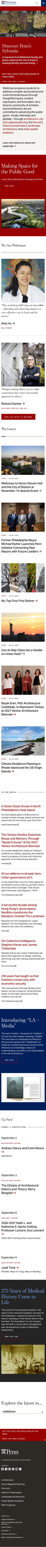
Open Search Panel (36, 3)
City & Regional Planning (13, 1484)
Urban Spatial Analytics (12, 1501)
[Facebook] (2, 1469)
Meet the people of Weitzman (18, 417)
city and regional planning (23, 120)
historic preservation (15, 125)
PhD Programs (8, 1505)
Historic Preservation (11, 1492)
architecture (31, 119)
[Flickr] (20, 1469)
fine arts (38, 122)
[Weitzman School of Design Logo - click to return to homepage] (8, 3)
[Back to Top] (23, 1539)
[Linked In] (9, 1469)
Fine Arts (5, 1488)
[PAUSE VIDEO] (42, 27)
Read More (9, 186)
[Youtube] (16, 1469)
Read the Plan (11, 1336)
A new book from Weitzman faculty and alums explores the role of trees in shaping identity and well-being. (22, 60)
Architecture (7, 1480)
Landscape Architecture (13, 1496)
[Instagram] (13, 1469)
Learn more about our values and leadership (19, 144)
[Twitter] (6, 1469)
